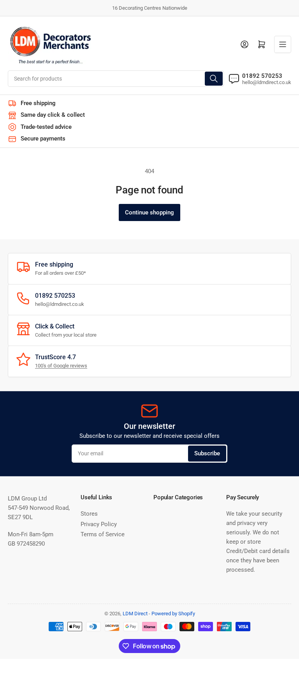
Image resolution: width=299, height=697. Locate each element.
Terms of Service (103, 534)
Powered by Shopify (173, 613)
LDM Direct (135, 613)
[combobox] (116, 78)
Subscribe (207, 453)
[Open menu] (282, 44)
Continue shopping (149, 212)
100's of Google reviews (61, 366)
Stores (89, 513)
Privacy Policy (99, 524)
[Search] (213, 78)
